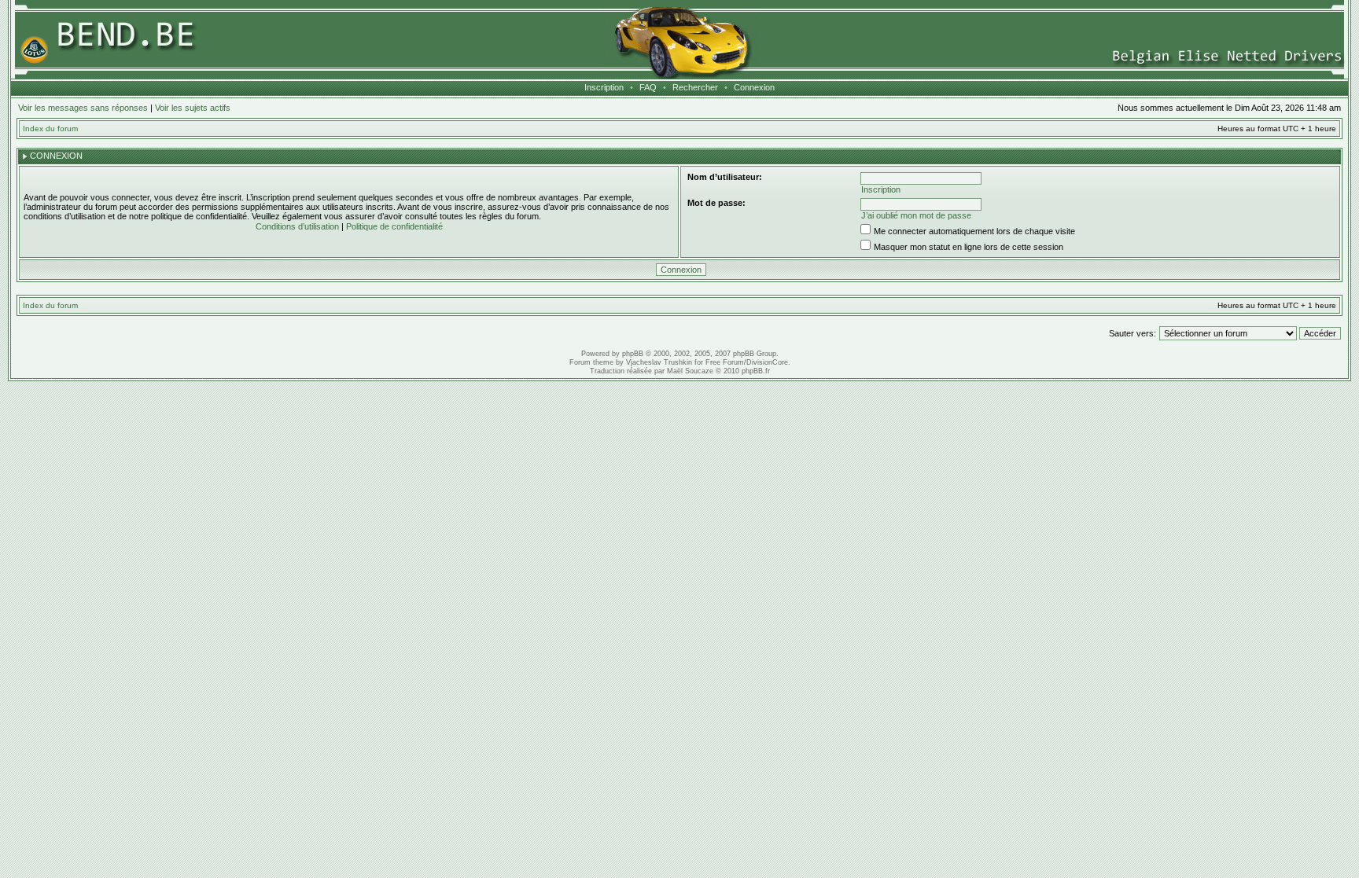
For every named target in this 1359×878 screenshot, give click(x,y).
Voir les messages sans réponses (83, 107)
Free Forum (724, 362)
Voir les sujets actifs (192, 107)
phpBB (632, 354)
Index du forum (50, 128)
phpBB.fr (756, 371)
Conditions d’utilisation (297, 226)
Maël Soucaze (690, 371)
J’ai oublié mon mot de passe (916, 215)
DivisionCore (767, 362)
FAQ (648, 87)
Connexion (754, 87)
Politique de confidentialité (394, 226)
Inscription (604, 87)
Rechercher (695, 87)
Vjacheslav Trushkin (659, 362)
